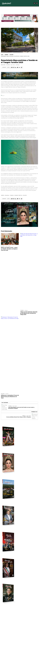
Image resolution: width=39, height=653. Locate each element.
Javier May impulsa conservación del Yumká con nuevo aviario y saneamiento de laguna (21, 408)
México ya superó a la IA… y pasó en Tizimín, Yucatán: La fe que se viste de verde (9, 249)
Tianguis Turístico (18, 195)
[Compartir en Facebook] (8, 67)
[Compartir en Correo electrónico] (18, 67)
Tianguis (12, 195)
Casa (2, 54)
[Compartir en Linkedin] (16, 67)
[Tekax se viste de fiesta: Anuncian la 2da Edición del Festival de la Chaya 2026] (29, 270)
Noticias (2, 393)
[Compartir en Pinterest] (14, 67)
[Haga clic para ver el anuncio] (19, 75)
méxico (3, 195)
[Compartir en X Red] (10, 67)
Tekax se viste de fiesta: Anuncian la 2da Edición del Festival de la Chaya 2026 (28, 313)
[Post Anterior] (4, 407)
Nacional (7, 195)
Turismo (6, 54)
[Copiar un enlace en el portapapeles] (22, 67)
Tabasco (24, 415)
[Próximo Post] (34, 416)
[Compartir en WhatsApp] (12, 67)
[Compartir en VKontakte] (20, 67)
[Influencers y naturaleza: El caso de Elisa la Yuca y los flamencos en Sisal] (10, 354)
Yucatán (11, 54)
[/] (34, 3)
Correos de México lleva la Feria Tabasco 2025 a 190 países (18, 417)
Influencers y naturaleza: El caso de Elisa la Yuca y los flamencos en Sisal (10, 396)
